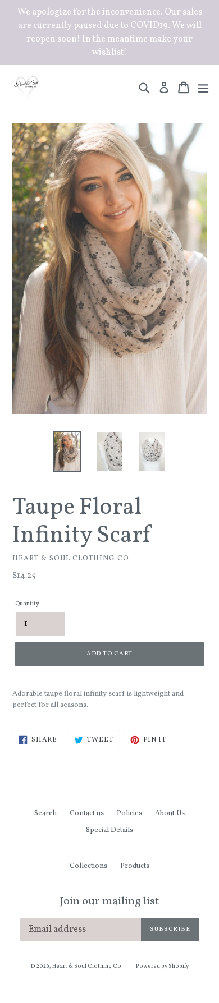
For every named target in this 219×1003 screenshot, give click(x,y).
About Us (170, 813)
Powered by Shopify (162, 966)
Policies (129, 813)
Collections (88, 866)
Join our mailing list (109, 901)
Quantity (27, 604)
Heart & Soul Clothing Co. (87, 966)
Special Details (109, 830)
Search (45, 813)
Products (134, 866)
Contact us (87, 813)
